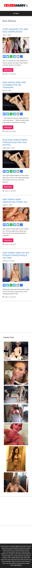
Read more (8, 70)
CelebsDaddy (17, 565)
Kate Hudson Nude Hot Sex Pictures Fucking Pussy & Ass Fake (16, 255)
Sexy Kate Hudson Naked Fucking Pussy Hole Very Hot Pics (15, 142)
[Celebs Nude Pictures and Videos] (16, 5)
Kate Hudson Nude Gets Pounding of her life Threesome (14, 85)
